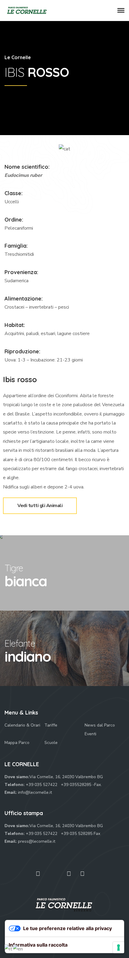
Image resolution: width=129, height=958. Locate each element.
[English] (18, 948)
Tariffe (50, 725)
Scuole (51, 742)
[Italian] (8, 948)
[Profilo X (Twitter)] (53, 876)
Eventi (90, 734)
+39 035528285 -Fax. (81, 784)
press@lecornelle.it (36, 841)
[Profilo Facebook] (38, 874)
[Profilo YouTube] (69, 874)
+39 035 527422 (42, 784)
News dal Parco (100, 725)
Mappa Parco (16, 742)
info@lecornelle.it (35, 792)
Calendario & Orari (22, 725)
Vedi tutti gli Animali (47, 503)
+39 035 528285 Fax (80, 833)
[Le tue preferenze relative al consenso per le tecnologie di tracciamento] (118, 947)
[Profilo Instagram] (82, 874)
